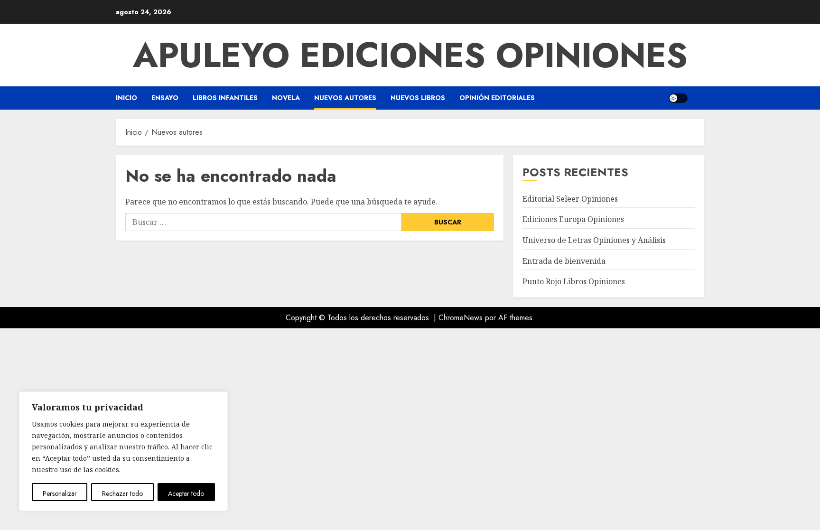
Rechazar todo (122, 493)
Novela (286, 97)
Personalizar (60, 493)
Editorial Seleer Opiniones (570, 199)
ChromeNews (460, 317)
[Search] (698, 98)
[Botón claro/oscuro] (678, 98)
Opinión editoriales (497, 97)
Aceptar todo (186, 493)
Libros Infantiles (225, 97)
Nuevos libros (418, 97)
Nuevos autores (345, 97)
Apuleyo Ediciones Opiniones (410, 55)
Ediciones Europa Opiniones (573, 219)
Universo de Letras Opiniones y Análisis (594, 240)
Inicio (126, 97)
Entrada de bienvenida (564, 261)
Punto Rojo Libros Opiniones (573, 281)
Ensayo (164, 97)
